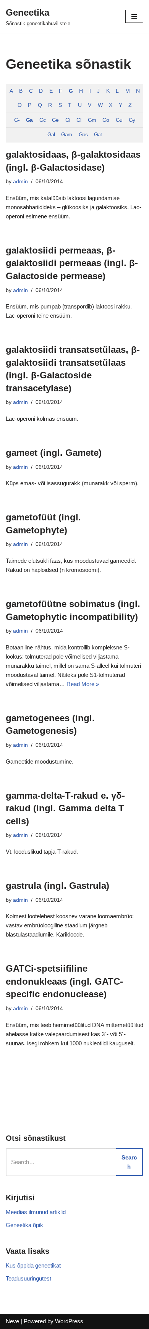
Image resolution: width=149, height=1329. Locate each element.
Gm (92, 120)
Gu (119, 120)
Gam (66, 134)
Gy (132, 120)
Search (129, 1162)
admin (20, 181)
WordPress (69, 1321)
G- (16, 120)
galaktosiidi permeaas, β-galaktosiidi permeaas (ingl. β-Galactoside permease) (72, 263)
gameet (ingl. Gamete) (54, 452)
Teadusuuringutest (28, 1278)
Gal (51, 134)
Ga (29, 120)
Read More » (82, 684)
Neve (12, 1321)
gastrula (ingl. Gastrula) (57, 885)
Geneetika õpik (24, 1225)
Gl (78, 120)
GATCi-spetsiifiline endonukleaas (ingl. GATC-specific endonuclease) (64, 981)
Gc (42, 120)
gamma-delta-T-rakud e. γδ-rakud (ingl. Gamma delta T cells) (65, 808)
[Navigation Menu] (134, 16)
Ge (55, 120)
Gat (98, 134)
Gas (83, 134)
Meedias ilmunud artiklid (36, 1212)
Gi (67, 120)
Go (105, 120)
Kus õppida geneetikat (33, 1265)
